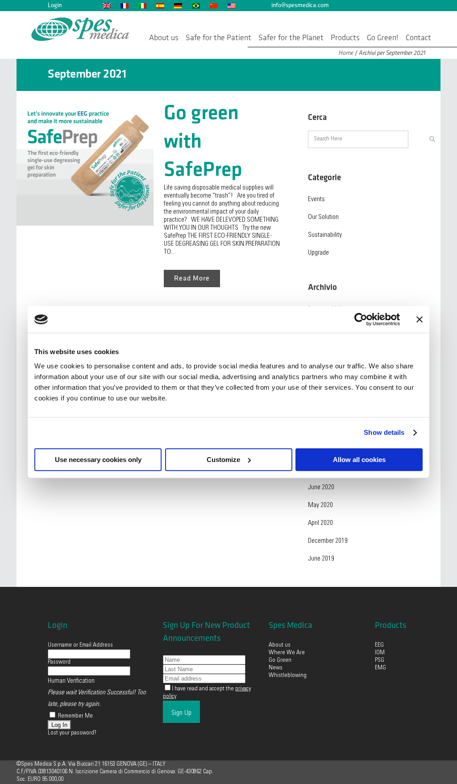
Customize (223, 459)
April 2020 (320, 523)
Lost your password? (72, 733)
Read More (192, 278)
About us (280, 645)
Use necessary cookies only (98, 459)
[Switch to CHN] (213, 5)
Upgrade (318, 253)
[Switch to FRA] (124, 5)
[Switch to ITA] (142, 5)
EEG (379, 645)
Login (55, 5)
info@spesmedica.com (300, 5)
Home (346, 53)
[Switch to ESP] (160, 5)
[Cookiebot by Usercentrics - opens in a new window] (361, 319)
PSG (379, 660)
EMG (380, 668)
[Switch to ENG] (106, 5)
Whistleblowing (288, 676)
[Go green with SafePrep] (85, 157)
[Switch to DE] (178, 5)
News (276, 668)
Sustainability (325, 235)
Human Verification (71, 681)
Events (316, 199)
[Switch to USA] (231, 5)
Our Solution (323, 217)
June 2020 (321, 487)
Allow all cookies (359, 459)
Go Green (281, 660)
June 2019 (321, 559)
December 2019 (328, 541)
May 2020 (320, 505)
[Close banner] (419, 319)
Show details (384, 432)
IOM (380, 653)
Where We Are (287, 653)
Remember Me (75, 716)
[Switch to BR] (195, 5)
